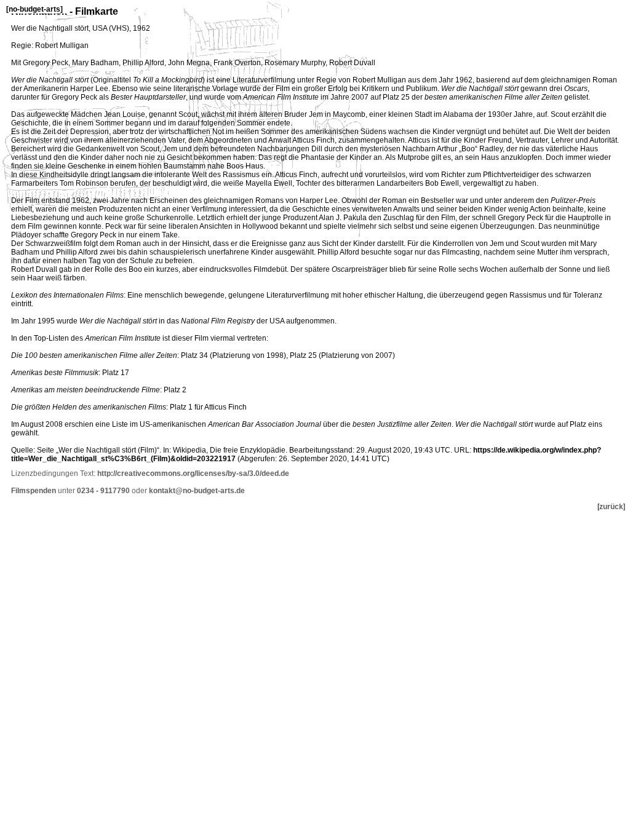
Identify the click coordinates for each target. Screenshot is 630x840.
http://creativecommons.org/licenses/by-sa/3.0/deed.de (193, 473)
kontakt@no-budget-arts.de (197, 490)
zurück (611, 506)
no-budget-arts (34, 9)
